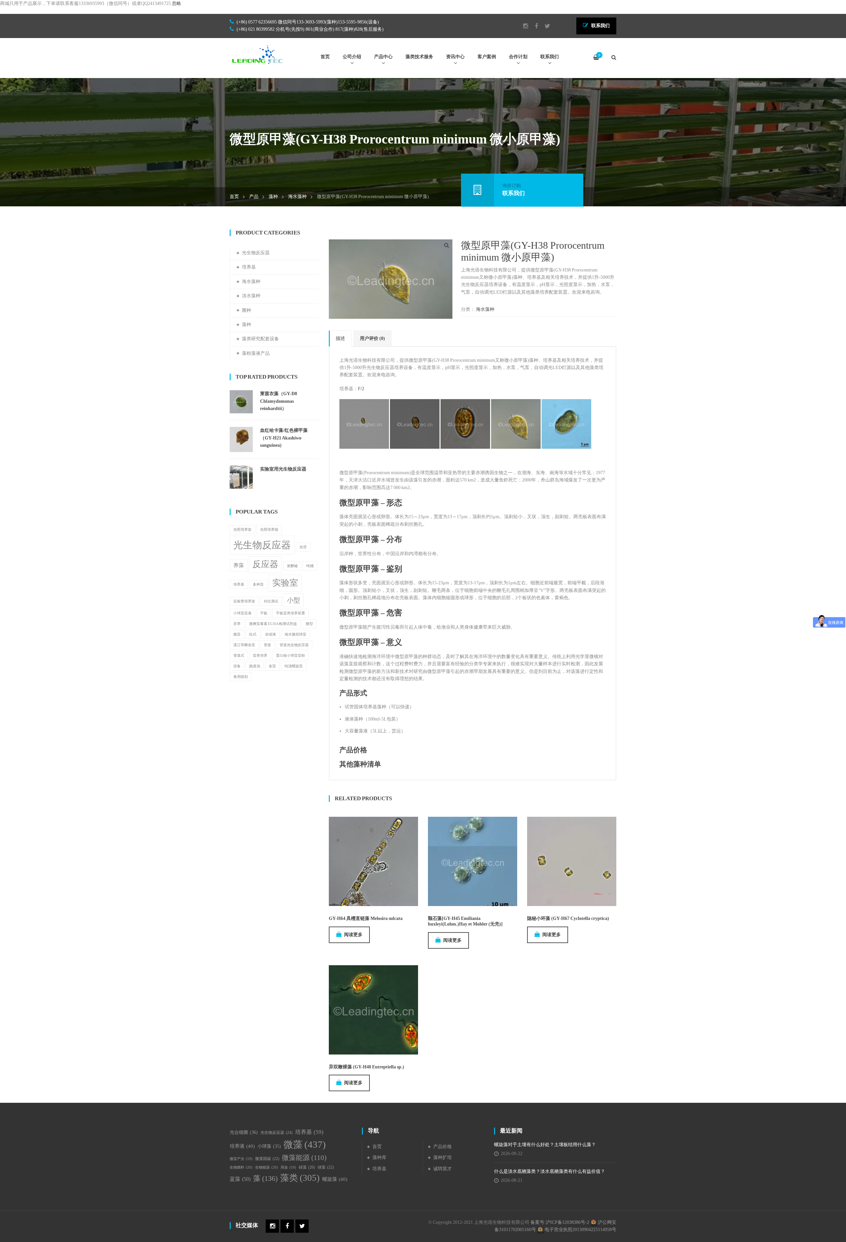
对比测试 (271, 601)
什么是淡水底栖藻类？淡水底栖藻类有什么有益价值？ (549, 1171)
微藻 (237, 634)
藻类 (300, 1178)
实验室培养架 (244, 601)
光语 (303, 547)
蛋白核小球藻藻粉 (290, 655)
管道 (267, 645)
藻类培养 (260, 655)
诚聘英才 (442, 1168)
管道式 (238, 655)
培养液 (242, 1146)
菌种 (246, 310)
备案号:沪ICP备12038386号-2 (559, 1222)
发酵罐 (292, 566)
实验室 (285, 583)
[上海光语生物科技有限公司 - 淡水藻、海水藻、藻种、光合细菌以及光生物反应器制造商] (258, 54)
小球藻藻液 (242, 613)
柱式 (252, 634)
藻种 (273, 196)
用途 (288, 1167)
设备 (237, 666)
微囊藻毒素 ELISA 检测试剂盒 (273, 624)
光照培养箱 (269, 529)
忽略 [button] (176, 3)
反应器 (265, 564)
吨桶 (310, 566)
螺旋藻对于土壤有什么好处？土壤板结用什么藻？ (545, 1144)
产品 (253, 196)
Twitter (544, 26)
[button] (446, 245)
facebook (533, 26)
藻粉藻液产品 (256, 353)
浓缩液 (270, 634)
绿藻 (326, 1167)
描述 (340, 338)
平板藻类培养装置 (290, 613)
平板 (263, 613)
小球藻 (269, 1146)
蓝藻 (240, 1179)
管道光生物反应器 (294, 645)
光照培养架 (242, 529)
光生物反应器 (256, 252)
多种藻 (258, 584)
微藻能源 (304, 1158)
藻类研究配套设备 (260, 338)
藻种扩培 (442, 1157)
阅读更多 (353, 934)
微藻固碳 (267, 1159)
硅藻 (307, 1167)
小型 (293, 600)
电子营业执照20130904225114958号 (580, 1229)
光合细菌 (244, 1132)
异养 (237, 624)
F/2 (361, 388)
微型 (309, 624)
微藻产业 (241, 1159)
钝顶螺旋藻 (294, 666)
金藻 (272, 666)
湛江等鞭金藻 (244, 645)
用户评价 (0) (372, 338)
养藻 (238, 565)
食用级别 (240, 677)
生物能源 (266, 1167)
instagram (522, 26)
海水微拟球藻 (295, 634)
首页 (234, 196)
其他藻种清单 (360, 764)
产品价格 (353, 750)
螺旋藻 (334, 1179)
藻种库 (379, 1157)
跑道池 (254, 666)
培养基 (249, 267)
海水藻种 (297, 196)
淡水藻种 (251, 295)
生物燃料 (241, 1167)
